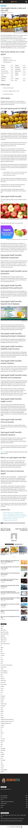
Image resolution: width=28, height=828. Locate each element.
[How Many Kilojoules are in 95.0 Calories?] (23, 549)
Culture (2, 668)
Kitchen (2, 732)
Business (2, 653)
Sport (2, 758)
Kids (1, 731)
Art (1, 645)
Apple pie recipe (4, 639)
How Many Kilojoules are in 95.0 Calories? (23, 553)
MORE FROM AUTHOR (18, 544)
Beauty (2, 647)
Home (1, 4)
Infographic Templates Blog (6, 723)
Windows (2, 771)
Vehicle (2, 767)
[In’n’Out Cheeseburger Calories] (14, 549)
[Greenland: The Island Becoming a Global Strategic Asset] (24, 587)
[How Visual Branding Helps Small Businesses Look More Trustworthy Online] (24, 593)
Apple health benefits (5, 634)
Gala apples (3, 696)
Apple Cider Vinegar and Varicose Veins (21, 529)
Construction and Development (6, 665)
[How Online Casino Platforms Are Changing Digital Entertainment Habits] (24, 599)
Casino (2, 661)
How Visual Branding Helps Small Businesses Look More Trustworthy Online (10, 592)
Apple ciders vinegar (4, 632)
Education (2, 678)
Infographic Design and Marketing (7, 719)
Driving (2, 676)
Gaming (2, 699)
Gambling (2, 698)
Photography (3, 748)
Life (1, 736)
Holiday (2, 711)
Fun (1, 694)
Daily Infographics (4, 670)
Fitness (2, 690)
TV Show (2, 765)
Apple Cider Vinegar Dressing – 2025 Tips (5, 529)
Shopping (2, 754)
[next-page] (14, 557)
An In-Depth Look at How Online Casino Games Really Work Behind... (9, 580)
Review (2, 752)
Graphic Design (3, 703)
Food (2, 692)
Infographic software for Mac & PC (7, 721)
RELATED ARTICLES (9, 544)
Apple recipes (3, 641)
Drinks (2, 674)
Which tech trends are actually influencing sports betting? (11, 820)
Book (2, 651)
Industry (2, 717)
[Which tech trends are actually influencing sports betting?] (24, 574)
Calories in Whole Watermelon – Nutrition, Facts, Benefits (5, 554)
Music (2, 742)
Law (1, 734)
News (2, 744)
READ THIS (3, 452)
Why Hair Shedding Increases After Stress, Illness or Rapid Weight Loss (10, 561)
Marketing (2, 740)
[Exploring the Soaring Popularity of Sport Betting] (24, 612)
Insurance (2, 725)
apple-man (4, 12)
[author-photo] (14, 536)
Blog (1, 649)
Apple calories (6, 4)
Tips (1, 762)
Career (2, 659)
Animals (2, 626)
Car (1, 657)
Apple (2, 628)
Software (2, 756)
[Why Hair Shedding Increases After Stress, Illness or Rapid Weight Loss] (24, 562)
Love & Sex (3, 738)
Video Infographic (4, 769)
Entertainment (3, 680)
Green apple (3, 705)
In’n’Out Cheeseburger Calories (13, 553)
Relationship (3, 750)
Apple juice (3, 635)
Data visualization (4, 672)
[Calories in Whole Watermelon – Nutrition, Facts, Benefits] (5, 549)
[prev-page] (13, 557)
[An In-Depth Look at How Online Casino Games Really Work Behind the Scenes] (24, 581)
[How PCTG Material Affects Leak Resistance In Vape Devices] (24, 568)
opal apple (10, 59)
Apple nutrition (3, 637)
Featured (2, 686)
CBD (1, 663)
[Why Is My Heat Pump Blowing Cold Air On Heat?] (24, 618)
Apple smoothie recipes (5, 643)
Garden (2, 701)
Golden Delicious (9, 40)
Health (2, 709)
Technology (3, 760)
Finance (2, 688)
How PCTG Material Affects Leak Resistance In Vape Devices (12, 818)
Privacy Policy (9, 826)
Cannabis (2, 655)
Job (1, 729)
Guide (2, 707)
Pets (1, 746)
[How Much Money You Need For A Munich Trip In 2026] (24, 605)
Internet (2, 727)
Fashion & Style (4, 684)
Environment (3, 682)
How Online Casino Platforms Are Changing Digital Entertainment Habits (10, 598)
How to (2, 715)
